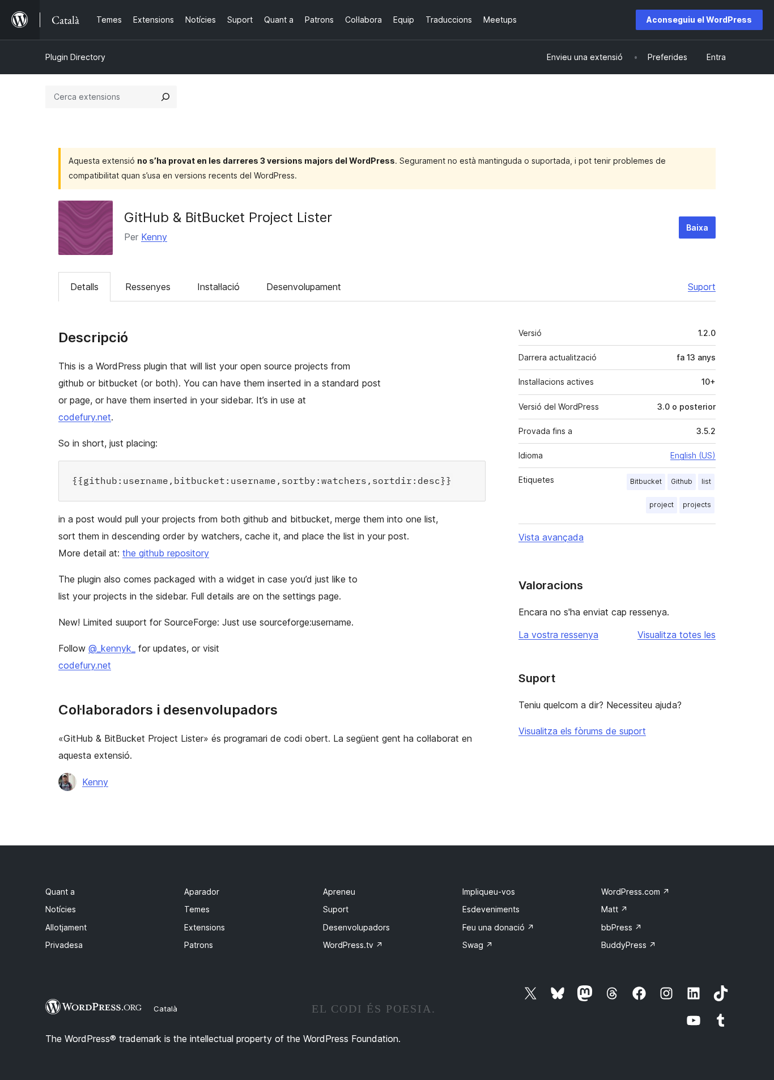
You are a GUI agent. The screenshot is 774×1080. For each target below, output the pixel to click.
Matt (614, 909)
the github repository (165, 553)
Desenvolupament (303, 286)
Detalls (84, 286)
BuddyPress (628, 945)
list (706, 481)
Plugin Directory (75, 57)
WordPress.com (635, 891)
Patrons (198, 945)
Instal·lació (218, 286)
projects (697, 504)
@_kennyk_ (111, 648)
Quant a (60, 891)
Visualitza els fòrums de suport (582, 731)
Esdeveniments (491, 909)
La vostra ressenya (558, 634)
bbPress (621, 927)
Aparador (201, 891)
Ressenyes (148, 286)
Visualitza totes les (676, 634)
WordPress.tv (353, 945)
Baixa (697, 227)
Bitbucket (646, 481)
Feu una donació (498, 927)
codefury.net (84, 417)
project (661, 504)
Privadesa (64, 945)
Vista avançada (551, 537)
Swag (477, 945)
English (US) (693, 455)
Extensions (204, 927)
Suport (702, 286)
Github (681, 481)
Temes (197, 909)
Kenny (154, 237)
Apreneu (339, 891)
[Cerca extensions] (165, 97)
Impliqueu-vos (488, 891)
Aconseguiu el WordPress (699, 19)
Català (165, 1008)
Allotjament (66, 927)
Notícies (60, 909)
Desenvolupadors (356, 927)
